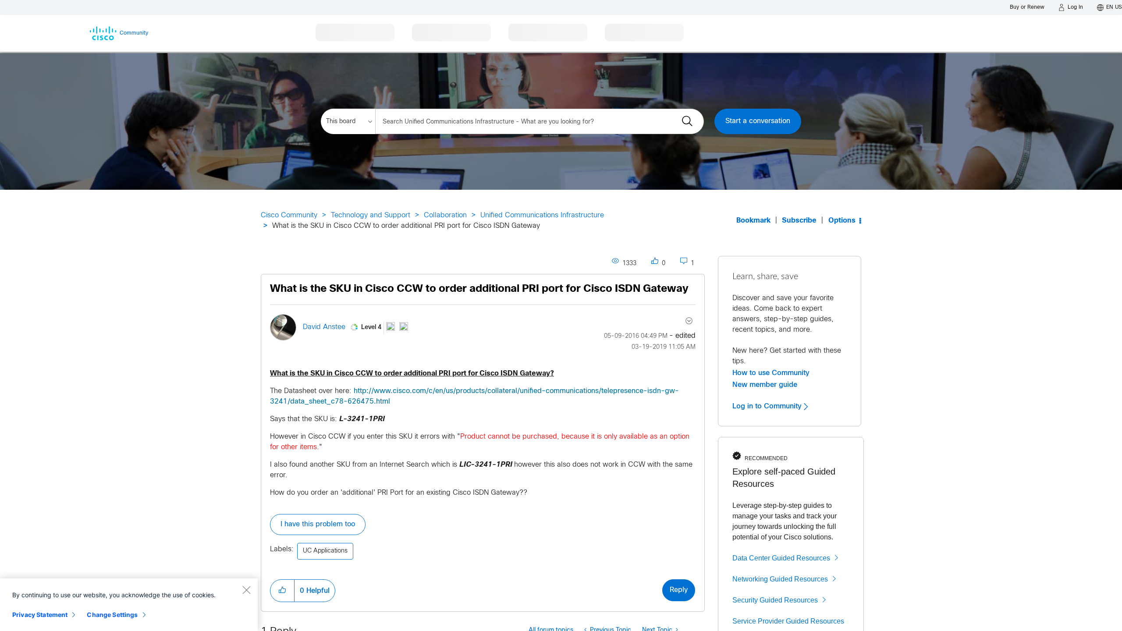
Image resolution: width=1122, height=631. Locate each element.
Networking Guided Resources (780, 579)
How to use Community (771, 373)
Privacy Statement (39, 614)
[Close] (246, 589)
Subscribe (799, 220)
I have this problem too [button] (317, 524)
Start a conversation (757, 121)
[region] (129, 604)
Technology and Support (370, 215)
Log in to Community (768, 406)
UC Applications (325, 551)
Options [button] (842, 220)
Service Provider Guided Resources (788, 621)
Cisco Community (289, 215)
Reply (679, 590)
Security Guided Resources (775, 600)
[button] (282, 591)
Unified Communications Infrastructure (542, 215)
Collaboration (445, 215)
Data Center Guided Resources (781, 558)
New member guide (764, 385)
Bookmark (753, 220)
